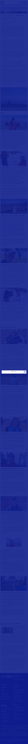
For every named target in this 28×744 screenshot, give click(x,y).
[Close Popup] (25, 371)
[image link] (14, 371)
